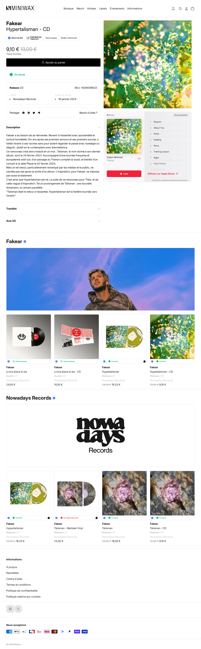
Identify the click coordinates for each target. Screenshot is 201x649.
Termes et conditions (18, 584)
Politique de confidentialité (21, 590)
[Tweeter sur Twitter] (34, 112)
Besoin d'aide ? (88, 112)
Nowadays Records (24, 99)
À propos (11, 567)
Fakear (14, 23)
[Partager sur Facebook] (23, 112)
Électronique (51, 38)
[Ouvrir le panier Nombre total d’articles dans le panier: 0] (192, 8)
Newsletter (12, 572)
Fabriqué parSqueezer (36, 38)
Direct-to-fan (17, 38)
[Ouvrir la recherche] (180, 8)
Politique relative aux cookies (23, 596)
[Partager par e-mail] (39, 112)
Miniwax (17, 644)
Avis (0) (11, 220)
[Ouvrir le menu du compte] (186, 8)
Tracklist (11, 208)
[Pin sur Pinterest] (28, 112)
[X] (18, 609)
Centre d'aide (14, 578)
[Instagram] (10, 609)
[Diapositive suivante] (190, 335)
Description (13, 127)
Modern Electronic (69, 38)
